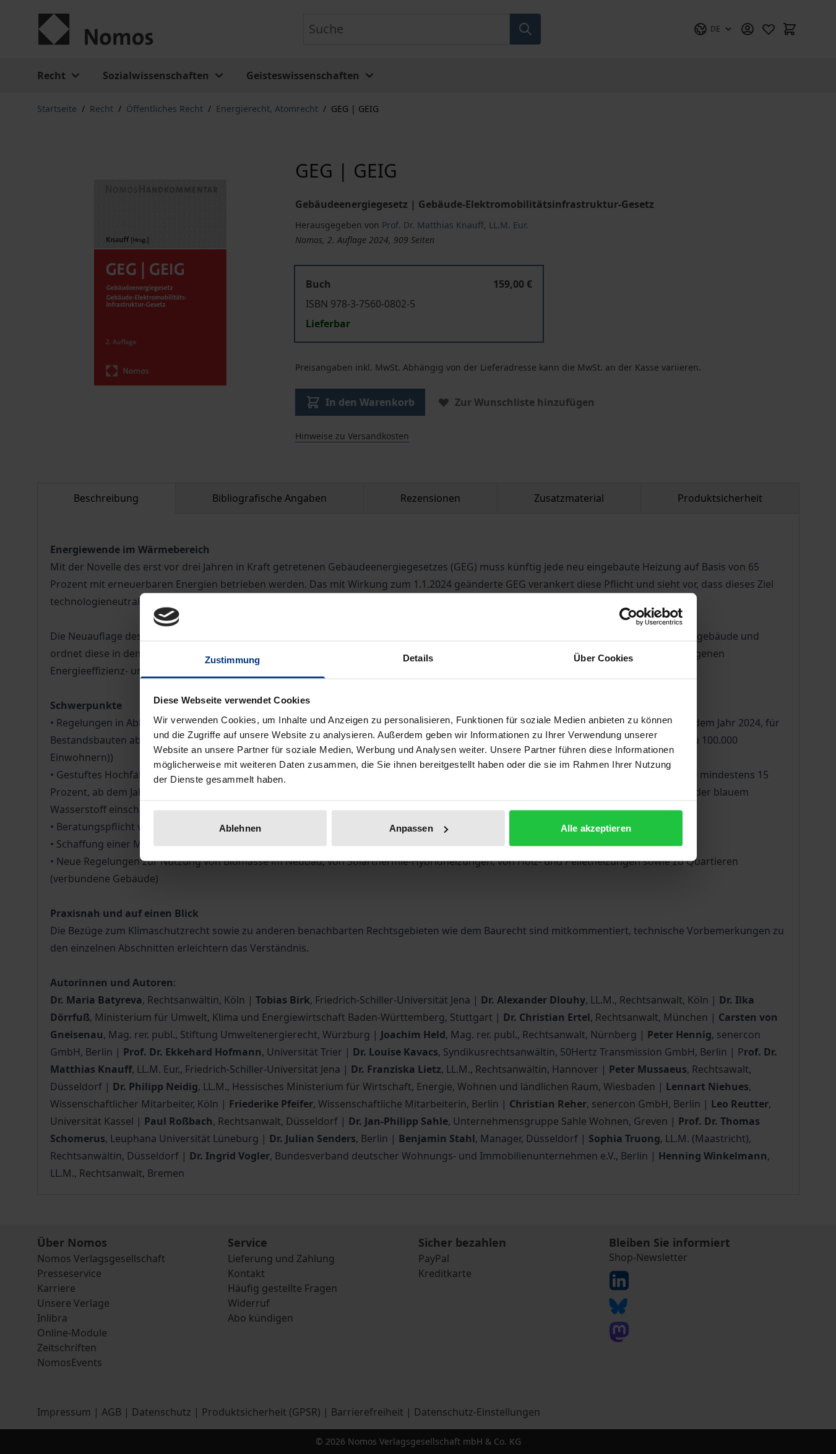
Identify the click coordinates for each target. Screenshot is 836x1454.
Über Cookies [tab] (603, 657)
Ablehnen (240, 828)
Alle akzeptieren (596, 828)
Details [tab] (418, 657)
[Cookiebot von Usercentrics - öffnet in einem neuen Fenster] (628, 617)
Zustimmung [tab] (232, 659)
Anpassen (411, 828)
